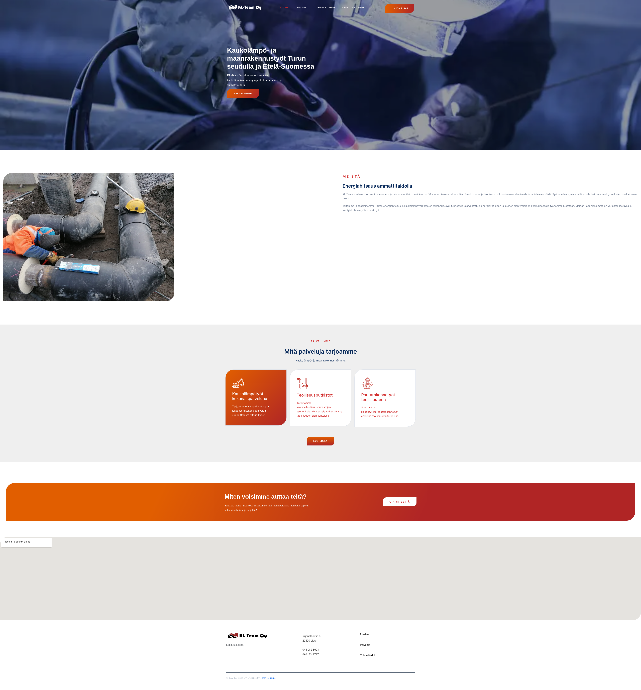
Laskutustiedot (353, 7)
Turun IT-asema (267, 678)
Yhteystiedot (325, 7)
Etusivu (285, 7)
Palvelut (303, 7)
